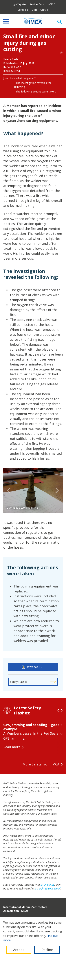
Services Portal (37, 4)
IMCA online (47, 884)
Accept (18, 949)
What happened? (26, 78)
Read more (11, 747)
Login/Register (18, 4)
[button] (8, 490)
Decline (47, 949)
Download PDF (35, 667)
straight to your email (47, 888)
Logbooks (23, 9)
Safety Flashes (18, 681)
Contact (44, 9)
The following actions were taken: (36, 91)
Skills (34, 9)
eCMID (51, 4)
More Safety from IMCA (41, 764)
